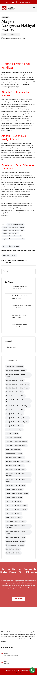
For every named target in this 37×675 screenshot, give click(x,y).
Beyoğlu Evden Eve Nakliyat (14, 414)
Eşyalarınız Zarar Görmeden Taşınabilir (13, 239)
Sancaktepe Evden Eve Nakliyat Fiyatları (15, 480)
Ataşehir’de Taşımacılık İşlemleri (12, 236)
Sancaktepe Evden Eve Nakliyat (15, 469)
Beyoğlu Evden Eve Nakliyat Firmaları (17, 418)
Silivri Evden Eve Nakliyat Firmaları (16, 505)
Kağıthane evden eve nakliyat (15, 457)
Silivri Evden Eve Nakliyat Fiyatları (16, 509)
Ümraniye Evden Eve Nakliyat (15, 545)
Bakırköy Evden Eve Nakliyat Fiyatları (17, 388)
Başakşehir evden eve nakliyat (15, 396)
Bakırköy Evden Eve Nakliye (14, 392)
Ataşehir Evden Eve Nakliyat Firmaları (13, 227)
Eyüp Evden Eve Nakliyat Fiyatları (16, 445)
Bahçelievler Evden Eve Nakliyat (15, 370)
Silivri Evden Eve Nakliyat (13, 501)
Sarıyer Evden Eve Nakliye (14, 497)
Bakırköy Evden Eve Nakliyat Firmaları (17, 384)
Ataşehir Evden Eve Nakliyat (15, 224)
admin (4, 34)
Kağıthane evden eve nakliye (15, 465)
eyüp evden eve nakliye (13, 449)
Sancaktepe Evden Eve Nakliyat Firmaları (15, 474)
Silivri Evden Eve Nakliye (13, 513)
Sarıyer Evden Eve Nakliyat (14, 489)
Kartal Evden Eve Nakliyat (14, 453)
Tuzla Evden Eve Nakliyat (13, 517)
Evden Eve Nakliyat (12, 433)
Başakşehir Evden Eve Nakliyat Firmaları (15, 401)
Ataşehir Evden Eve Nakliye (10, 233)
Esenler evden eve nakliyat (14, 430)
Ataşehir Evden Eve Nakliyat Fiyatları (13, 230)
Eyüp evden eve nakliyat (13, 437)
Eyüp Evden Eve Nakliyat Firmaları (16, 441)
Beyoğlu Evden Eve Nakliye (14, 426)
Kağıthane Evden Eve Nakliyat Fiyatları (18, 461)
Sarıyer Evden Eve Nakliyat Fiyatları (17, 493)
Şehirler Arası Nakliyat (12, 549)
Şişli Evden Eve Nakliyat (13, 553)
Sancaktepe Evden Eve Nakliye (15, 485)
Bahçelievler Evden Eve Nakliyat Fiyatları (15, 375)
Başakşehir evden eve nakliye (15, 410)
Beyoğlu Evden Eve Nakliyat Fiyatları (17, 422)
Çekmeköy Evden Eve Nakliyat (15, 541)
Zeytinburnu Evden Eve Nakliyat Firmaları (15, 526)
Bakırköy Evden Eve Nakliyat (14, 380)
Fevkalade (18, 673)
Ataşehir (5, 17)
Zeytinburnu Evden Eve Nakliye (15, 537)
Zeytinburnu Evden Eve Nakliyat (15, 521)
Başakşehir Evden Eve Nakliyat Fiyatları (18, 406)
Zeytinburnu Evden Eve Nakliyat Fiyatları (15, 532)
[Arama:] (18, 271)
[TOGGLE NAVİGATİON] (29, 8)
